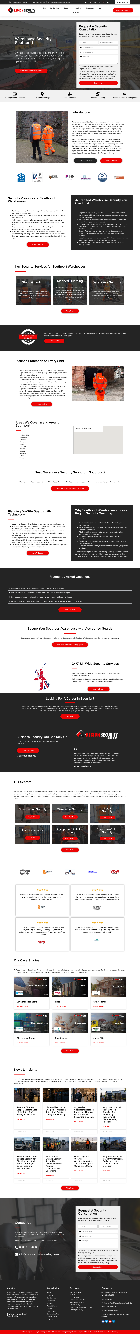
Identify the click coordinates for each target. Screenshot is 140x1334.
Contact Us (75, 12)
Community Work (53, 1314)
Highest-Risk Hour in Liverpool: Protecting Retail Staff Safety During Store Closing (56, 1111)
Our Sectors (51, 1300)
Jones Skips (99, 1038)
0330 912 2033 (29, 756)
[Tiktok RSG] (103, 2)
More (100, 8)
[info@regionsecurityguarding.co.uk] (16, 1254)
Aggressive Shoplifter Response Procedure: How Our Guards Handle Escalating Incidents (84, 1112)
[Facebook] (90, 2)
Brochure (50, 1295)
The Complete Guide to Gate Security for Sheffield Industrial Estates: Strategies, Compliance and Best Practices (26, 1162)
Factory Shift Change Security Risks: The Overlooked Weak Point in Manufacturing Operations (54, 1163)
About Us (50, 1303)
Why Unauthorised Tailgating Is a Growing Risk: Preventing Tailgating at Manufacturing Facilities (112, 1114)
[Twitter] (106, 1321)
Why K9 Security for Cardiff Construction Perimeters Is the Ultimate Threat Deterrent (113, 1161)
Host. (57, 1002)
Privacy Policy (52, 1316)
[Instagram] (95, 2)
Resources (90, 8)
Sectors (66, 8)
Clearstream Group (26, 1038)
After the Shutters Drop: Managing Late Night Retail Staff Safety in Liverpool (27, 1111)
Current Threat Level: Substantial (17, 1315)
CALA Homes (99, 1002)
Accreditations (52, 1306)
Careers (49, 1308)
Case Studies (51, 1311)
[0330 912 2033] (16, 1247)
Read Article (21, 1119)
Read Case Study (22, 1006)
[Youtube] (107, 2)
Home (45, 8)
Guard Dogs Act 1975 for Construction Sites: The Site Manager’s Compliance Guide (83, 1161)
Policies (49, 1319)
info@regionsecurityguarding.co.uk (39, 1254)
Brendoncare (61, 1038)
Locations (78, 8)
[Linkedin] (99, 2)
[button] (85, 2)
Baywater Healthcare (27, 1002)
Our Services (54, 8)
